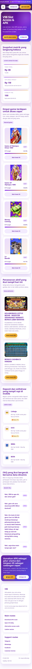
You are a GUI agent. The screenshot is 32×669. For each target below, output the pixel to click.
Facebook (8, 647)
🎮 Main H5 (13, 7)
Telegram (7, 641)
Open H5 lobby (9, 623)
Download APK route (11, 619)
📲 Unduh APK (25, 7)
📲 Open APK (9, 577)
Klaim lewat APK (11, 335)
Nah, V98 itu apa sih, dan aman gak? (12, 495)
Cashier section (9, 629)
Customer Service (10, 651)
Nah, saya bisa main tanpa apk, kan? (12, 546)
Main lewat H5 (16, 157)
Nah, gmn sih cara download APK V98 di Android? (12, 506)
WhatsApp (8, 644)
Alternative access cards (12, 626)
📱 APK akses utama (10, 37)
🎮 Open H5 (22, 577)
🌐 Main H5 (23, 37)
